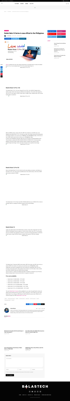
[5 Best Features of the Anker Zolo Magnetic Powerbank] (50, 57)
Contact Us (30, 394)
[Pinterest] (2, 74)
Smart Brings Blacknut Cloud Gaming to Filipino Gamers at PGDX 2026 (13, 348)
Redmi (38, 298)
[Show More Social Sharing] (28, 39)
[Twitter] (2, 70)
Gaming (26, 3)
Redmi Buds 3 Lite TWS (21, 295)
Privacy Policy (37, 394)
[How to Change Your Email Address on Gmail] (50, 45)
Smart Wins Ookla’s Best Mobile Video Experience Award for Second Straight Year (34, 331)
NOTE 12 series (32, 298)
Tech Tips (31, 3)
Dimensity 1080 (21, 298)
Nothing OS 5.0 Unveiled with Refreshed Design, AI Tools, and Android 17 (13, 331)
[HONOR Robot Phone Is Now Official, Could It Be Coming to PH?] (35, 340)
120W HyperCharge (11, 298)
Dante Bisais (9, 35)
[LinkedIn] (2, 72)
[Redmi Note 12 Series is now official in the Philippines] (24, 61)
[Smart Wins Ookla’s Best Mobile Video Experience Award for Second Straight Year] (35, 324)
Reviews (22, 3)
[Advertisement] (35, 21)
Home (20, 394)
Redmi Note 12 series (14, 291)
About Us (24, 394)
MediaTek (27, 298)
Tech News (17, 3)
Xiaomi (7, 64)
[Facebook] (2, 67)
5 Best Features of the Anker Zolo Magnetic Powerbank (59, 56)
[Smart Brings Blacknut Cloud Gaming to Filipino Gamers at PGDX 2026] (14, 340)
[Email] (2, 76)
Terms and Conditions (46, 394)
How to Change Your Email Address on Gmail (60, 44)
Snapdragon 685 (7, 300)
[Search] (67, 4)
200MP (17, 298)
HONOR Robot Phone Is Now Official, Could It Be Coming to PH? (34, 348)
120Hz (6, 298)
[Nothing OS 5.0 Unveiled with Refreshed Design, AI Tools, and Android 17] (14, 324)
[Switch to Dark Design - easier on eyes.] (66, 3)
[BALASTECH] (7, 3)
